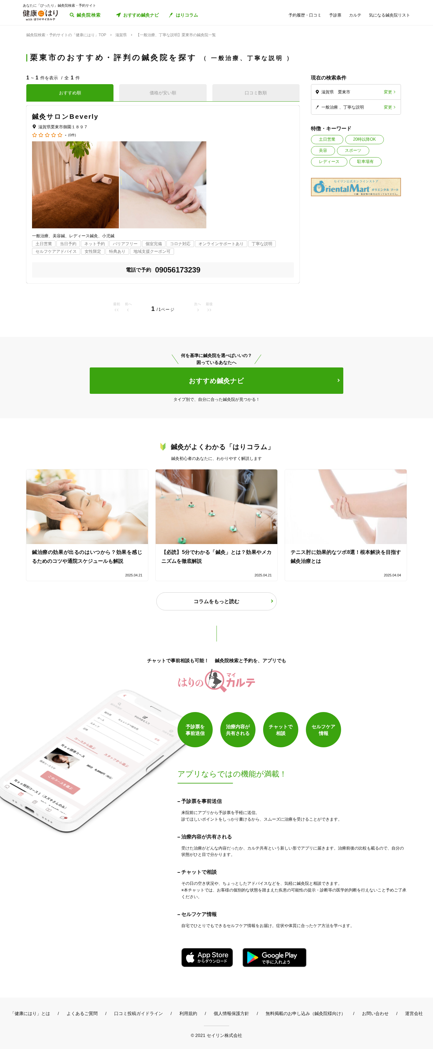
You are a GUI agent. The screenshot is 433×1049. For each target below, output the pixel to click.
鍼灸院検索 (89, 14)
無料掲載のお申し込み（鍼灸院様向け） (306, 1013)
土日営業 (327, 139)
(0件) (72, 135)
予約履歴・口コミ (304, 15)
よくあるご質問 (82, 1013)
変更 (388, 92)
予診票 (335, 15)
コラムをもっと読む (216, 601)
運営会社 (414, 1013)
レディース (329, 161)
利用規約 (188, 1013)
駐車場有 (365, 161)
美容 (323, 150)
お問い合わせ (375, 1013)
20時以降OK (364, 139)
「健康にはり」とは (30, 1013)
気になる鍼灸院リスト (389, 15)
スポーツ (353, 150)
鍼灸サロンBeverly (65, 116)
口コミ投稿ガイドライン (138, 1013)
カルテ (355, 15)
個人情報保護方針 (231, 1013)
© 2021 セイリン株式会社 (216, 1035)
